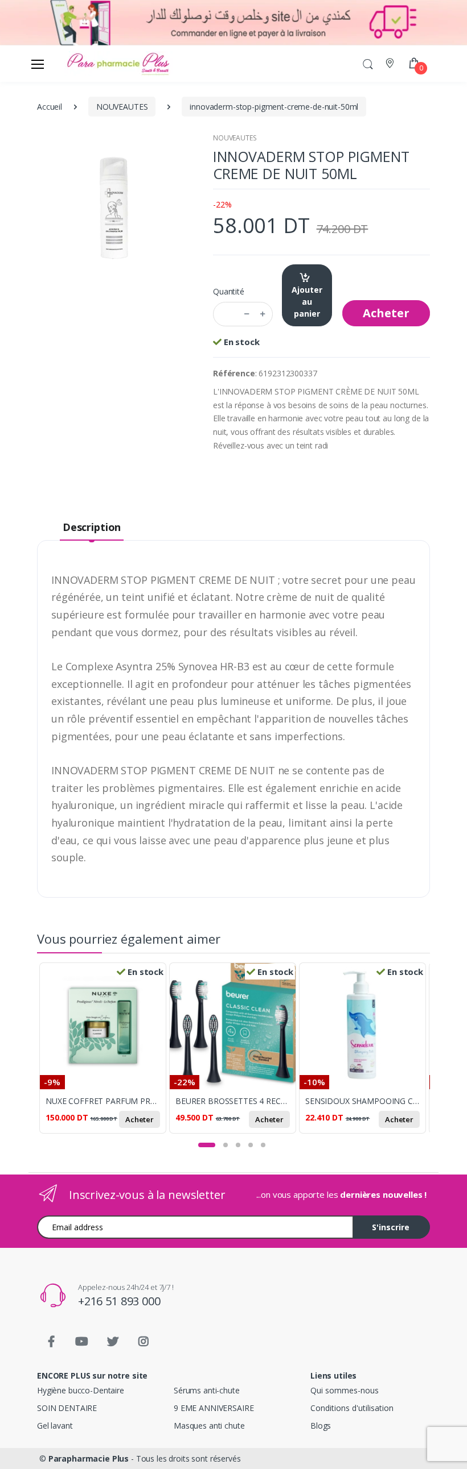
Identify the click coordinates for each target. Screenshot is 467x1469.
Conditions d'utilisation (352, 1407)
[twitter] (113, 1341)
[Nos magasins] (391, 63)
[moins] (246, 314)
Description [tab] (92, 527)
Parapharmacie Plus (88, 1458)
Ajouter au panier (307, 301)
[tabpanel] (104, 1052)
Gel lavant (55, 1425)
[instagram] (143, 1341)
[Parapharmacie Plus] (85, 63)
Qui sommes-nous (344, 1390)
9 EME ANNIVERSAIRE (213, 1407)
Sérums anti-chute (207, 1390)
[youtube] (82, 1341)
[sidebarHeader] (37, 63)
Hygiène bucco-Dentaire (80, 1390)
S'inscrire (390, 1227)
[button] (368, 63)
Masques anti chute (209, 1425)
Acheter (386, 313)
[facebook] (51, 1341)
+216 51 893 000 (119, 1301)
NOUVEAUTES (235, 138)
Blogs (320, 1425)
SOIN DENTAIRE (67, 1407)
